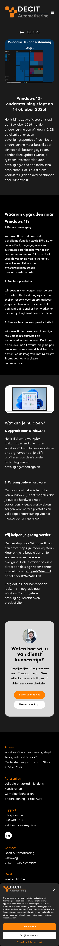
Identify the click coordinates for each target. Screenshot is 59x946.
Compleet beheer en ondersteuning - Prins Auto (23, 796)
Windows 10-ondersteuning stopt (28, 752)
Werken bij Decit (16, 879)
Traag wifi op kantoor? (21, 757)
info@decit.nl (14, 815)
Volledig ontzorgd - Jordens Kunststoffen (24, 786)
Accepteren (29, 927)
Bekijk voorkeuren (29, 935)
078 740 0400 (14, 820)
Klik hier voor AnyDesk (20, 825)
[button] (54, 889)
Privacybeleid (36, 942)
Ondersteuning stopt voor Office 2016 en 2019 (27, 765)
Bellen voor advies (29, 695)
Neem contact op (29, 704)
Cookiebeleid (23, 942)
